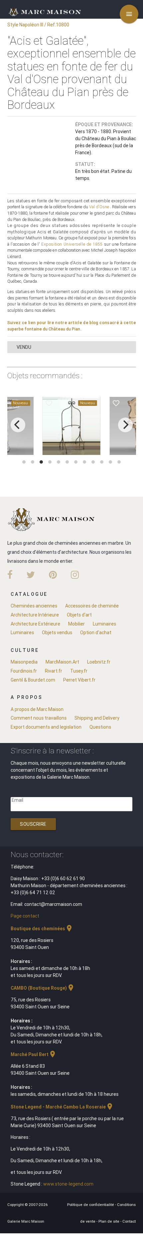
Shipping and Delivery (96, 718)
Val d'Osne (99, 206)
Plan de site (109, 1221)
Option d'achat (95, 633)
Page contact (25, 916)
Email (17, 800)
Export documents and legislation (46, 727)
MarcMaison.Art (62, 662)
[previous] (18, 425)
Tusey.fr (78, 671)
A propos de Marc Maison (37, 709)
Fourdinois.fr (24, 671)
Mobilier (76, 624)
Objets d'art (79, 615)
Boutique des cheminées (42, 929)
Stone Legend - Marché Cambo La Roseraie (62, 1107)
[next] (125, 425)
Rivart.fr (53, 671)
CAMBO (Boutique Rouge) (43, 988)
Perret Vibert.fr (79, 680)
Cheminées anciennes (34, 606)
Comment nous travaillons (39, 718)
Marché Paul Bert (34, 1054)
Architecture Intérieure (35, 615)
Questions (100, 727)
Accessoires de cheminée (92, 606)
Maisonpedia (24, 662)
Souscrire (33, 824)
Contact (129, 1221)
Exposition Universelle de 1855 (72, 244)
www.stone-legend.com (68, 1184)
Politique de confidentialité (91, 1204)
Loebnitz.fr (98, 662)
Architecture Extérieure (35, 624)
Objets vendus (57, 633)
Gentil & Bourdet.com (33, 680)
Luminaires (104, 624)
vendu (24, 347)
